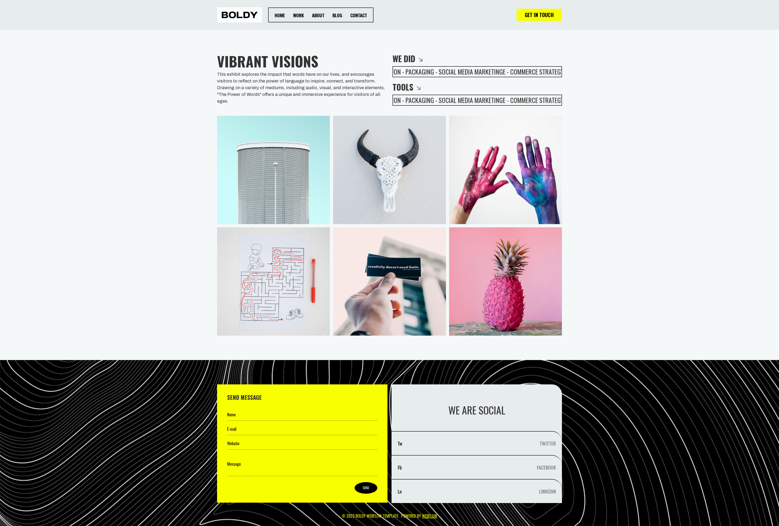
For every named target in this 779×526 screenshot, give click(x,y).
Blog (337, 15)
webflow (429, 516)
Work (298, 15)
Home (280, 15)
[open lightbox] (273, 170)
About (318, 15)
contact (358, 15)
